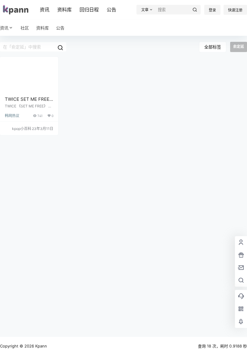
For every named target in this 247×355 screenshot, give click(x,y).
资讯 (44, 10)
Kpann (40, 346)
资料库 (64, 10)
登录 (212, 10)
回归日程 (89, 10)
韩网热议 (12, 115)
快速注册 (235, 10)
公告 (111, 10)
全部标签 (212, 46)
